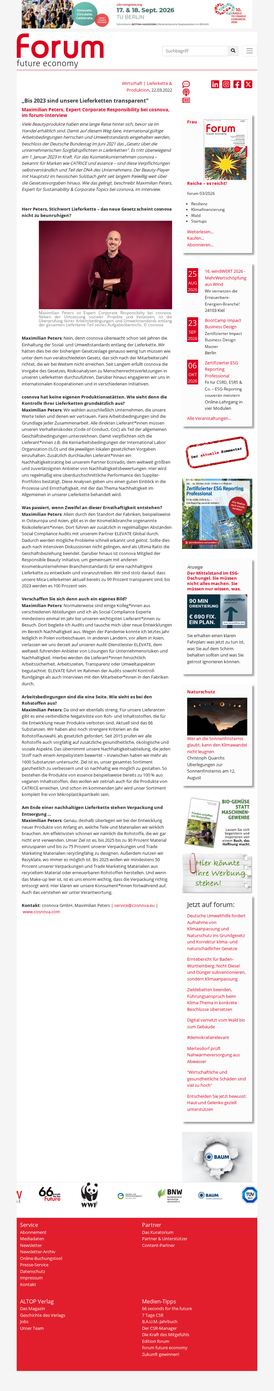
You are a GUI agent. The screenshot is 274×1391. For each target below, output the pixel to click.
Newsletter (31, 1245)
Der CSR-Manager (159, 1328)
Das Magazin (32, 1308)
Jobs (24, 1321)
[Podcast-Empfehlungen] (186, 92)
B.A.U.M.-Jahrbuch (159, 1321)
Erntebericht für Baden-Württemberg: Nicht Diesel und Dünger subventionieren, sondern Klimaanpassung (216, 969)
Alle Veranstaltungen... (209, 418)
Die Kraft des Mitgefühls (165, 1334)
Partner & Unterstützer (164, 1239)
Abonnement (33, 1232)
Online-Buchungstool (41, 1258)
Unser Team (32, 1328)
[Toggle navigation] (249, 50)
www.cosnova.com (41, 912)
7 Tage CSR (152, 1315)
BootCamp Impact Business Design (223, 323)
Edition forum (155, 1341)
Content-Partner (158, 1245)
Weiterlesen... (200, 232)
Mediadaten (32, 1239)
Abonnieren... (200, 245)
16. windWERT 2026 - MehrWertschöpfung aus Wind (225, 277)
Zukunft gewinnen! (160, 1354)
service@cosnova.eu (134, 905)
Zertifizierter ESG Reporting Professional (221, 369)
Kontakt (28, 1284)
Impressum (31, 1278)
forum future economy (164, 1348)
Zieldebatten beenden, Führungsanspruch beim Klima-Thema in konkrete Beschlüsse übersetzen (212, 999)
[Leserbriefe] (186, 84)
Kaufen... (195, 238)
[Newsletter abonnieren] (186, 100)
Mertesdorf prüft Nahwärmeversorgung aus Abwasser (213, 1054)
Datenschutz (32, 1271)
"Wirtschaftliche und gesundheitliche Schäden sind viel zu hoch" (216, 1078)
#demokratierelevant (208, 1037)
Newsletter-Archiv (37, 1252)
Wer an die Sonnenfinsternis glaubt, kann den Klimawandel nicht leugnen (217, 745)
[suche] (233, 51)
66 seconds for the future (167, 1308)
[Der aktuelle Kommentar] (217, 452)
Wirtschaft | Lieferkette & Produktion (147, 86)
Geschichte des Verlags (42, 1315)
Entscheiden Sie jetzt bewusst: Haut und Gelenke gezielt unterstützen (217, 1102)
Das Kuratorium (157, 1232)
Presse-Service (34, 1265)
